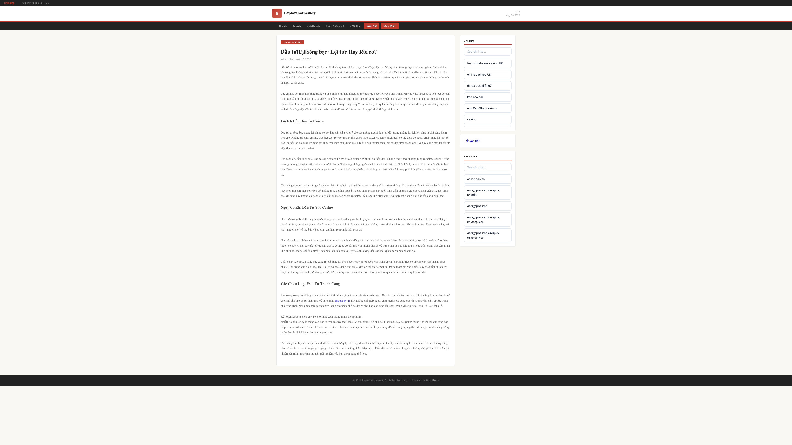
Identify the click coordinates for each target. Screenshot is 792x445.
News (297, 26)
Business (313, 26)
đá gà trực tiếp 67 (479, 85)
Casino (371, 26)
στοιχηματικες (477, 206)
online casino (476, 179)
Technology (335, 26)
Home (283, 26)
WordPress (432, 380)
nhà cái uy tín (342, 300)
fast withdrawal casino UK (485, 63)
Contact (389, 26)
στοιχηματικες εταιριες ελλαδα (483, 192)
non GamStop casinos (482, 108)
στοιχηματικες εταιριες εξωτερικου (483, 219)
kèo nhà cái (475, 97)
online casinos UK (479, 74)
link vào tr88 (472, 140)
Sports (355, 26)
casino (471, 119)
